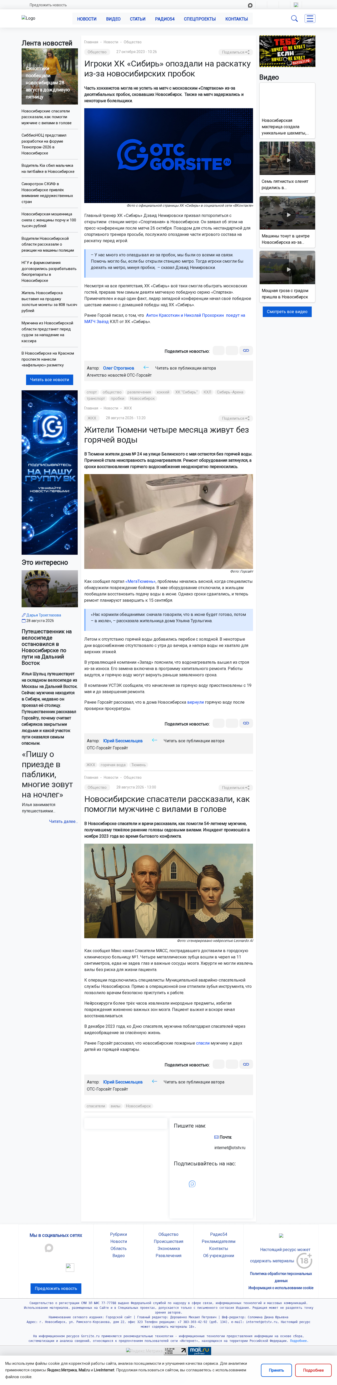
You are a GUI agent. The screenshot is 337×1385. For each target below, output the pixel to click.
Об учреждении (218, 1255)
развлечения (139, 392)
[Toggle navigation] (310, 18)
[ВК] (219, 350)
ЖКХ (128, 408)
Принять (276, 1370)
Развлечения (168, 1255)
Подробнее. (298, 1341)
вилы (115, 1106)
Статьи (138, 19)
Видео (113, 19)
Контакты (236, 19)
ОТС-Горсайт (139, 375)
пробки (117, 398)
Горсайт (120, 747)
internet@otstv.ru (229, 1147)
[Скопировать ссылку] (246, 350)
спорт (92, 392)
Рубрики (118, 1234)
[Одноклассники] (232, 350)
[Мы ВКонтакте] (50, 472)
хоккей (163, 392)
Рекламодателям (218, 1241)
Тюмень (138, 764)
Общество (133, 42)
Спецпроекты (200, 19)
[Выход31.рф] (287, 50)
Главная (91, 42)
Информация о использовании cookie (281, 1288)
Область (119, 1248)
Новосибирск (142, 398)
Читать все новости (49, 379)
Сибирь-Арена (230, 392)
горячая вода (113, 764)
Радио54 (165, 19)
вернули (195, 702)
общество (112, 392)
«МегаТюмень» (140, 581)
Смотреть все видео (287, 311)
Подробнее (313, 1370)
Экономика (168, 1248)
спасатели (96, 1106)
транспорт (96, 398)
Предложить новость (48, 5)
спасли (203, 1043)
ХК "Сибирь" (186, 392)
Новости (87, 19)
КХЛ (207, 392)
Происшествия (168, 1241)
